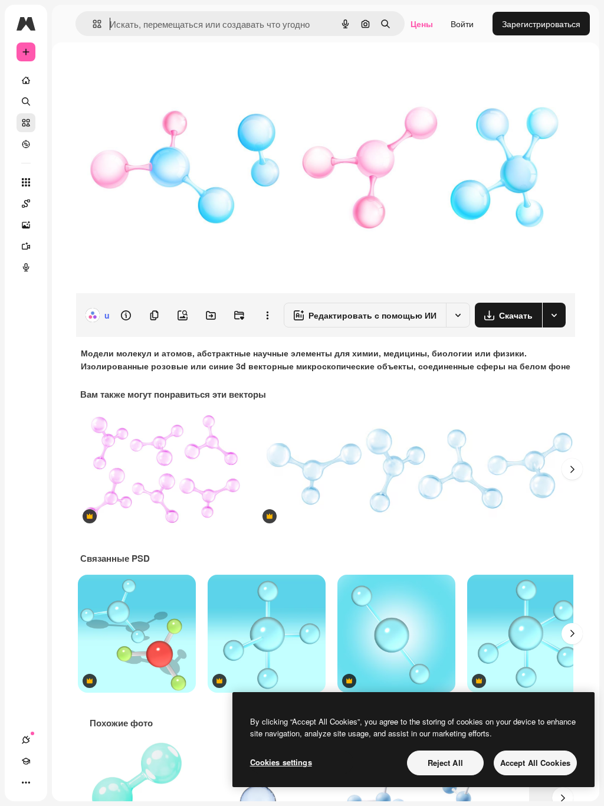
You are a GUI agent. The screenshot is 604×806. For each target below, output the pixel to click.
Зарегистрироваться (541, 24)
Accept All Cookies (535, 762)
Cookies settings (281, 762)
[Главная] (26, 80)
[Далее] (572, 469)
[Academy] (26, 761)
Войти (462, 24)
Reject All (445, 762)
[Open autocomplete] (92, 23)
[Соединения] (26, 739)
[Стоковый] (26, 122)
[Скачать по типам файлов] (554, 315)
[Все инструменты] (26, 182)
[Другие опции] (267, 315)
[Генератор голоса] (26, 267)
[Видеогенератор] (26, 246)
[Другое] (26, 782)
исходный (154, 69)
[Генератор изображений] (26, 224)
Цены (422, 24)
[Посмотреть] (26, 144)
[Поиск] (26, 101)
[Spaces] (26, 203)
